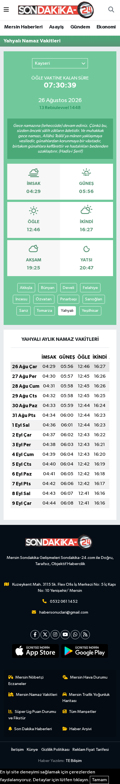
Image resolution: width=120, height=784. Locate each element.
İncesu (21, 299)
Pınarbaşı (68, 299)
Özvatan (44, 299)
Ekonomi (106, 27)
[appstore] (35, 652)
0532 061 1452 (64, 601)
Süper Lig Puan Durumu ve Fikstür (32, 715)
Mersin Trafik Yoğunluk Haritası (86, 698)
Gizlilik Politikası (55, 749)
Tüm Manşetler (82, 712)
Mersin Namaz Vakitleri (36, 695)
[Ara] (111, 10)
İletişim (17, 749)
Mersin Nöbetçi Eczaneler (26, 680)
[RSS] (85, 634)
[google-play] (84, 652)
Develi (68, 288)
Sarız (23, 310)
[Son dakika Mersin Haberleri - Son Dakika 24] (57, 10)
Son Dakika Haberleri (33, 729)
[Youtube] (65, 634)
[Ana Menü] (6, 10)
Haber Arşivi (80, 729)
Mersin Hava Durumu (88, 677)
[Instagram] (55, 634)
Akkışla (26, 288)
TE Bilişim (74, 761)
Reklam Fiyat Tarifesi (91, 749)
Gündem (80, 27)
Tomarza (44, 310)
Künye (32, 749)
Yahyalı (67, 310)
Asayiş (56, 27)
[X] (45, 634)
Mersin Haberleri (23, 27)
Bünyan (47, 288)
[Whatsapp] (75, 634)
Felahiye (90, 288)
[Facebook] (35, 634)
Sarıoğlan (93, 299)
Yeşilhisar (90, 310)
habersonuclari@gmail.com (63, 612)
